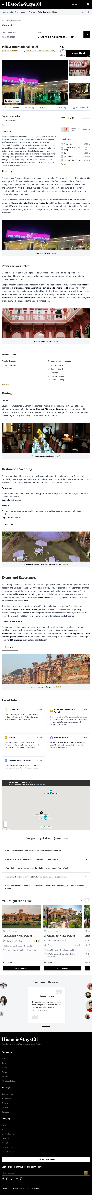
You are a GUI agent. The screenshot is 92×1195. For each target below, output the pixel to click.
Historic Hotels (7, 1098)
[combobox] (46, 25)
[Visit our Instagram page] (7, 1178)
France (4, 1068)
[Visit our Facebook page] (3, 1178)
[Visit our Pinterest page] (21, 1178)
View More (5, 384)
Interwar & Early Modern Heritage (18, 946)
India (11, 12)
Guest (40, 32)
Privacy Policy (6, 1143)
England (5, 1072)
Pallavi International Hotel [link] (47, 12)
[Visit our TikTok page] (16, 1178)
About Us (5, 1125)
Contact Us (6, 1138)
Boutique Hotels (10, 51)
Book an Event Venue (46, 1159)
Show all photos (14, 101)
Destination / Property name (12, 21)
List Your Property (8, 1134)
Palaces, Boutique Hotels (55, 940)
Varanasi (32, 12)
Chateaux (5, 1112)
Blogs (4, 1129)
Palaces (8, 941)
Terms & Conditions (9, 1147)
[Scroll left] (82, 901)
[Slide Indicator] (46, 1026)
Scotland (5, 1076)
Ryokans (5, 1103)
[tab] (14, 107)
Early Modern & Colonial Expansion (39, 51)
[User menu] (88, 4)
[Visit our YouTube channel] (12, 1178)
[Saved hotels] (83, 4)
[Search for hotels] (86, 34)
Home (4, 12)
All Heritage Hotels (8, 1081)
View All (4, 125)
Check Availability (21, 968)
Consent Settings (8, 1152)
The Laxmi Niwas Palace (17, 935)
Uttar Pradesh (20, 12)
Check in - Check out (9, 32)
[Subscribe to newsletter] (86, 1173)
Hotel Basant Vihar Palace (59, 935)
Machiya (5, 1107)
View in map (86, 129)
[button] (5, 107)
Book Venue (10, 524)
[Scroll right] (87, 900)
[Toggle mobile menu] (3, 4)
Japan (4, 1063)
